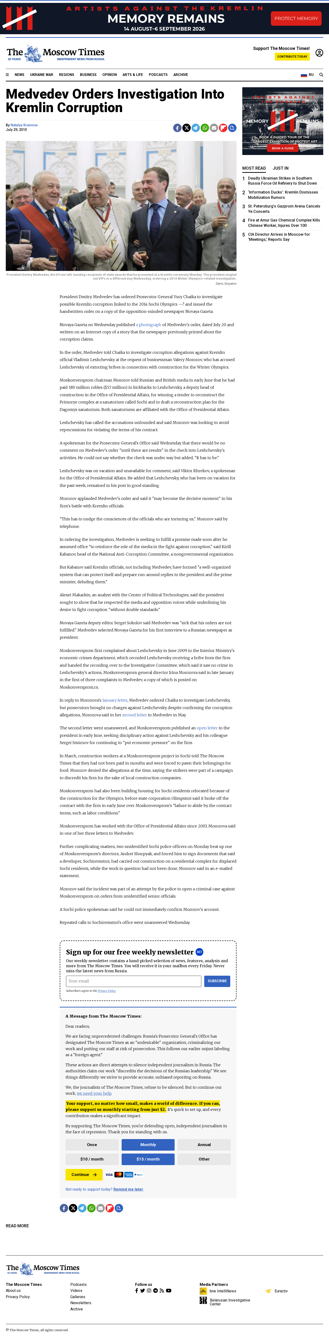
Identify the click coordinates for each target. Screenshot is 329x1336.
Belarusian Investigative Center (230, 1302)
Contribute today (292, 56)
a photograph (148, 324)
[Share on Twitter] (186, 128)
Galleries (77, 1297)
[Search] (321, 75)
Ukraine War (41, 75)
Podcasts (158, 75)
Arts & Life (133, 75)
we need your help (94, 1093)
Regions (66, 75)
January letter (114, 700)
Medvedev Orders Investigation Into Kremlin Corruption (115, 100)
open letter (207, 727)
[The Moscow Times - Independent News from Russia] (55, 53)
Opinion (109, 75)
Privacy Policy (107, 991)
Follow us (143, 1284)
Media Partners (214, 1284)
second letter (134, 714)
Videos (76, 1290)
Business (88, 75)
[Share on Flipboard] (223, 128)
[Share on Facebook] (177, 128)
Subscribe (217, 981)
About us (13, 1290)
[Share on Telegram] (195, 128)
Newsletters (80, 1303)
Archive (180, 75)
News (19, 75)
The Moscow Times (24, 1284)
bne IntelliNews (223, 1291)
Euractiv (281, 1291)
